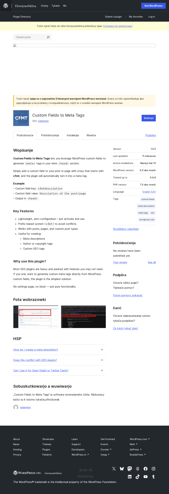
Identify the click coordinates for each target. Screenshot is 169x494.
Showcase (48, 439)
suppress (43, 121)
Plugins (46, 449)
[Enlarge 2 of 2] (101, 309)
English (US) (149, 191)
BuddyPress (138, 454)
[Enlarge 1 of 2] (53, 309)
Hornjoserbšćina (53, 473)
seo (152, 213)
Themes (46, 444)
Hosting (17, 449)
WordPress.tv (80, 454)
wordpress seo (146, 219)
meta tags (143, 213)
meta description (146, 206)
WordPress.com (140, 439)
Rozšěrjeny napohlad (126, 229)
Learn (75, 439)
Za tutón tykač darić (125, 328)
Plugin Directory (22, 16)
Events (104, 444)
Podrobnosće (25, 135)
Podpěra (150, 135)
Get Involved (108, 439)
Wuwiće (91, 135)
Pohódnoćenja (50, 135)
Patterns (47, 454)
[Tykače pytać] (48, 37)
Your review (120, 262)
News (16, 444)
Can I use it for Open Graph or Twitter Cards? (40, 370)
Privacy (17, 454)
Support (76, 444)
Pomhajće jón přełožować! (117, 26)
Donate (106, 449)
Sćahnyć (149, 118)
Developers (78, 449)
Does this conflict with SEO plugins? (35, 360)
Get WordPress (153, 5)
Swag (105, 454)
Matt (134, 444)
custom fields (147, 199)
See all (152, 262)
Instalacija (73, 135)
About (16, 439)
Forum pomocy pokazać (128, 295)
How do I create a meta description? (35, 349)
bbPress (136, 449)
